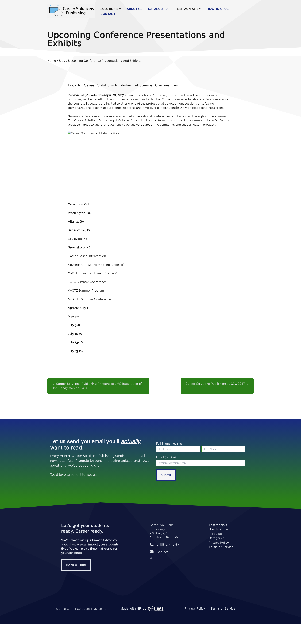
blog (62, 60)
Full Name (170, 443)
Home (51, 60)
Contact (107, 14)
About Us (134, 9)
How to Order (218, 9)
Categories (217, 538)
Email (166, 457)
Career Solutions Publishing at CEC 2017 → (217, 383)
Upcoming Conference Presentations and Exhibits (104, 60)
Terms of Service (221, 547)
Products (215, 533)
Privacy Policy (219, 542)
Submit (166, 475)
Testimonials (218, 525)
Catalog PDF (159, 9)
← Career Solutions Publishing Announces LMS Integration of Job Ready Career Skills (97, 386)
